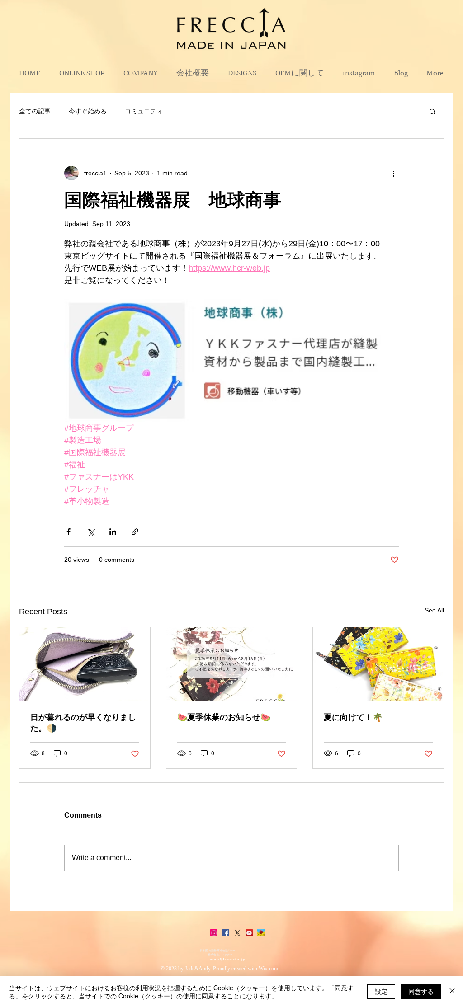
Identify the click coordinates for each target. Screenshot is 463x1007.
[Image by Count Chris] (261, 932)
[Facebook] (225, 932)
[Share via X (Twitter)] (90, 531)
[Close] (452, 991)
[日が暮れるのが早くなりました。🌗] (84, 664)
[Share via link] (135, 531)
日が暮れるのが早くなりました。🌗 (83, 723)
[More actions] (393, 173)
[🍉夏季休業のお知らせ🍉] (231, 664)
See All (434, 610)
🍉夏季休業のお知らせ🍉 (223, 717)
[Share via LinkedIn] (113, 531)
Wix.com (268, 968)
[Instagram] (213, 932)
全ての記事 (35, 111)
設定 (381, 991)
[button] (432, 111)
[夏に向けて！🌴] (378, 664)
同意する (421, 991)
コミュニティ (144, 111)
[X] (237, 932)
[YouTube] (249, 932)
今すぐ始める (88, 111)
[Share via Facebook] (68, 531)
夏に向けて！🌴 (353, 717)
